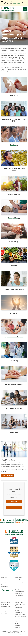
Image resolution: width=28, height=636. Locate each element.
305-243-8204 (14, 507)
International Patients (19, 591)
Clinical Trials (18, 589)
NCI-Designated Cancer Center (20, 605)
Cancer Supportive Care (20, 579)
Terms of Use (11, 631)
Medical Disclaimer (5, 631)
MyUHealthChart (4, 586)
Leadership (17, 618)
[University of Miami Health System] (7, 9)
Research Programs (5, 604)
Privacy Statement (17, 631)
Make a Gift (3, 582)
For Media (17, 623)
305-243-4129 (14, 501)
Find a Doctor (4, 579)
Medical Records (18, 593)
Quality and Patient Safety (20, 616)
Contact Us (17, 625)
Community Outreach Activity (5, 614)
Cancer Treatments (19, 577)
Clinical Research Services (6, 608)
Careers (17, 620)
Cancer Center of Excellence (18, 608)
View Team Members (8, 475)
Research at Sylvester (5, 602)
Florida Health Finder (19, 597)
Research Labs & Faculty (6, 606)
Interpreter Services (19, 587)
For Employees (17, 632)
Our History (17, 610)
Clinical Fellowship (5, 611)
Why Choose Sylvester (19, 602)
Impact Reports (18, 612)
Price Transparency (19, 595)
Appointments (4, 577)
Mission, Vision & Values (20, 614)
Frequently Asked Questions (19, 583)
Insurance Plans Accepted (6, 584)
